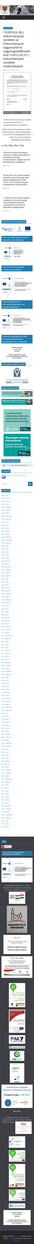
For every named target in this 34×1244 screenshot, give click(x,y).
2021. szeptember (6, 635)
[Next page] (8, 112)
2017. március (5, 797)
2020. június (5, 680)
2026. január (5, 504)
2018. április (5, 758)
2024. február (5, 561)
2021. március (5, 653)
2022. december (6, 591)
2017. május (5, 791)
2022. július (4, 606)
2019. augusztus (6, 710)
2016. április (5, 827)
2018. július (4, 749)
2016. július (4, 821)
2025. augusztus (6, 519)
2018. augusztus (6, 746)
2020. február (5, 692)
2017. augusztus (6, 782)
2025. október (5, 513)
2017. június (5, 788)
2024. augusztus (6, 543)
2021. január (5, 659)
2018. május (5, 755)
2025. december (6, 507)
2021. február (5, 656)
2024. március (5, 558)
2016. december (6, 806)
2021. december (6, 626)
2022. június (5, 609)
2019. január (5, 731)
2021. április (5, 650)
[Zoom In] (20, 112)
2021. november (6, 629)
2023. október (5, 573)
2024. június (5, 549)
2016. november (6, 809)
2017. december (6, 770)
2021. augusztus (6, 638)
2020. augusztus (6, 674)
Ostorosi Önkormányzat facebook (16, 475)
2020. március (5, 689)
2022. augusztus (6, 603)
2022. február (5, 621)
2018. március (5, 761)
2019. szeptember (6, 707)
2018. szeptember (6, 743)
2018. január (5, 767)
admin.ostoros (16, 70)
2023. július (4, 579)
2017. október (5, 776)
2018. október (5, 740)
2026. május (5, 495)
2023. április (5, 585)
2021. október (5, 632)
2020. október (5, 668)
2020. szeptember (6, 671)
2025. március (5, 531)
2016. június (5, 824)
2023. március (5, 588)
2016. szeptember (6, 815)
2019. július (4, 713)
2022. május (5, 612)
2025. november (6, 510)
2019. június (5, 716)
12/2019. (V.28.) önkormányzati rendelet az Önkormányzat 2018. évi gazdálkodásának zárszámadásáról (17, 122)
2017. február (5, 800)
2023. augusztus (6, 576)
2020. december (6, 662)
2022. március (5, 618)
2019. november (6, 701)
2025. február (5, 534)
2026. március (5, 501)
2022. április (5, 615)
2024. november (6, 537)
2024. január (5, 564)
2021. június (5, 644)
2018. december (6, 734)
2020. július (4, 677)
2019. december (6, 698)
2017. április (5, 794)
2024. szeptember (6, 540)
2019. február (5, 728)
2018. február (5, 764)
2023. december (6, 567)
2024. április (5, 555)
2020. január (5, 695)
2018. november (6, 737)
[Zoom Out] (17, 112)
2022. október (5, 597)
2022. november (6, 594)
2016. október (5, 812)
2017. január (5, 803)
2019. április (5, 722)
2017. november (6, 773)
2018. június (5, 752)
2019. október (5, 704)
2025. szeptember (6, 516)
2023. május (5, 582)
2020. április (5, 686)
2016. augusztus (6, 818)
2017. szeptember (6, 779)
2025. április (5, 528)
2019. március (5, 725)
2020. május (5, 683)
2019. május (5, 719)
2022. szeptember (6, 600)
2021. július (4, 641)
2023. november (6, 570)
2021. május (5, 647)
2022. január (5, 623)
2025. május (5, 525)
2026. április (5, 498)
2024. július (4, 546)
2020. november (6, 665)
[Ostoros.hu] (17, 7)
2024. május (5, 552)
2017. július (4, 785)
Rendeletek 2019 (8, 28)
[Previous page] (5, 112)
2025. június (5, 522)
